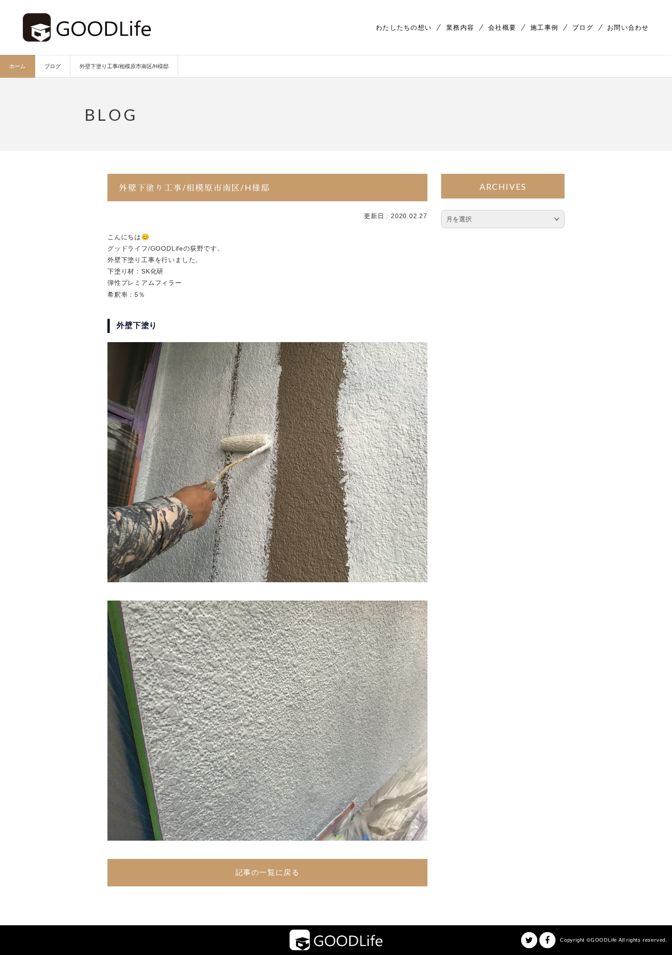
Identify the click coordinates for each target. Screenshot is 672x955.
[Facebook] (547, 940)
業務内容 (460, 27)
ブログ (582, 27)
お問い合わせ (628, 27)
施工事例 (544, 27)
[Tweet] (529, 940)
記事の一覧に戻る (267, 872)
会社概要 (502, 27)
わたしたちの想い (404, 27)
